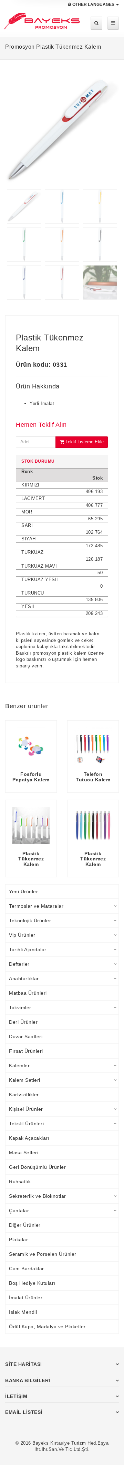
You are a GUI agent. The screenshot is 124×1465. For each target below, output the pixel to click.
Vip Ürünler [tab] (22, 935)
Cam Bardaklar (26, 1268)
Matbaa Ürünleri (28, 993)
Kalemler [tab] (19, 1065)
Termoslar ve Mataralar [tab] (36, 906)
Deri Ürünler (23, 1022)
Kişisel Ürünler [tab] (26, 1109)
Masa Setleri (23, 1152)
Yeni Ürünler (23, 891)
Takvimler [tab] (20, 1007)
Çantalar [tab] (19, 1210)
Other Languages (93, 4)
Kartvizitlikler (24, 1094)
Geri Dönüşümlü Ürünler (37, 1167)
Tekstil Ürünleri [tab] (26, 1123)
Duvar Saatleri (25, 1036)
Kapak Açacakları (29, 1138)
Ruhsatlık (20, 1181)
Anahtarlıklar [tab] (24, 978)
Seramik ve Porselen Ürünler (42, 1254)
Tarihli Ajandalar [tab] (27, 949)
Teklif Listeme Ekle (84, 441)
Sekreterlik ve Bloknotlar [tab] (37, 1196)
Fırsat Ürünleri (26, 1051)
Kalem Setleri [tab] (24, 1080)
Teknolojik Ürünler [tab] (30, 920)
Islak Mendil (23, 1312)
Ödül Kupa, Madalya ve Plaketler (47, 1326)
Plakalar (18, 1239)
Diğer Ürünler (25, 1225)
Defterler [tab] (19, 964)
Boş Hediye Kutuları (32, 1283)
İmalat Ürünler (25, 1297)
